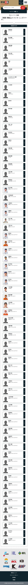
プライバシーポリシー (14, 575)
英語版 (14, 579)
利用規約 (14, 577)
